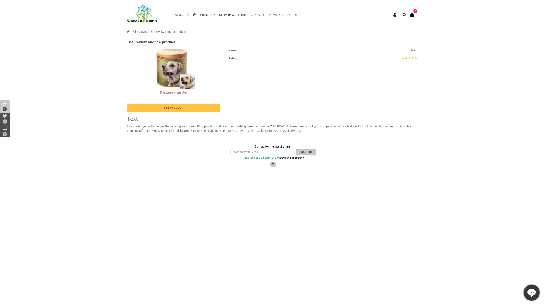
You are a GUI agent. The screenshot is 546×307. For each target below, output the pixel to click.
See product (173, 107)
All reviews (140, 31)
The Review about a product (167, 31)
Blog (297, 14)
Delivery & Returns (233, 14)
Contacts (258, 14)
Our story (207, 14)
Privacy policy (279, 14)
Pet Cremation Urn (173, 93)
